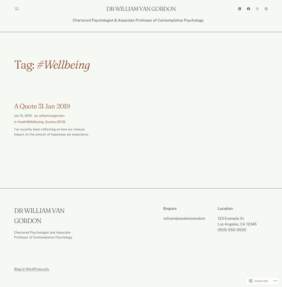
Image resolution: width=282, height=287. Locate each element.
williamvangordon (52, 115)
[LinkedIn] (239, 9)
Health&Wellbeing (30, 122)
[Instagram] (266, 9)
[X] (257, 9)
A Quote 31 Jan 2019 (42, 106)
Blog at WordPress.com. (31, 269)
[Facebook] (248, 9)
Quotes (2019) (55, 122)
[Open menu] (16, 8)
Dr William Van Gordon (141, 8)
